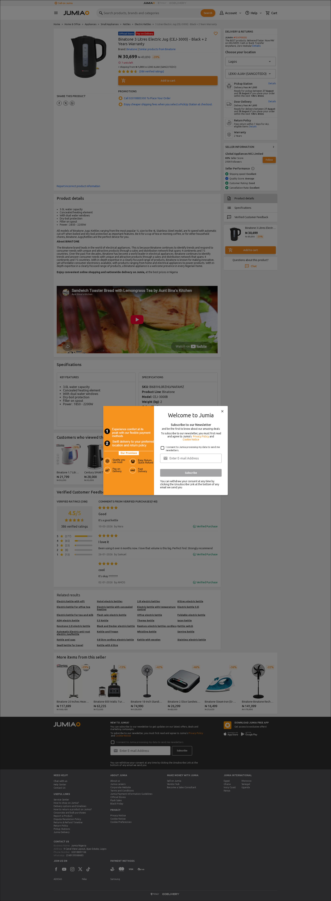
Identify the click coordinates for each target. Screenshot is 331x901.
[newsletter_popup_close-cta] (222, 411)
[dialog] (165, 450)
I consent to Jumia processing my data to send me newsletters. (193, 449)
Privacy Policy (201, 436)
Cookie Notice (191, 439)
